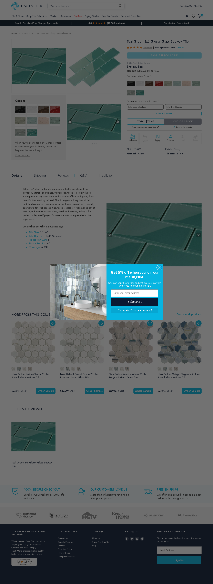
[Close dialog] (159, 267)
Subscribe (135, 302)
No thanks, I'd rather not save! (135, 310)
